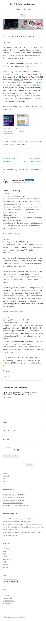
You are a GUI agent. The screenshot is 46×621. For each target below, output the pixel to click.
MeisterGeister (18, 180)
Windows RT (18, 80)
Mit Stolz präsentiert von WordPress (14, 617)
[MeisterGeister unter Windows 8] (22, 121)
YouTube (6, 481)
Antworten (6, 376)
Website (6, 440)
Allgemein (12, 144)
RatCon (5, 562)
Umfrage (5, 565)
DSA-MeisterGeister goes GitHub (13, 500)
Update (5, 567)
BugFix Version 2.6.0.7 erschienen (14, 495)
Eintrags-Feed (7, 598)
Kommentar (8, 397)
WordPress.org (8, 603)
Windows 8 (14, 47)
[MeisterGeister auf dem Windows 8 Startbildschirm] (9, 121)
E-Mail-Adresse (9, 431)
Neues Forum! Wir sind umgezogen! (19, 522)
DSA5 (4, 554)
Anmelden (6, 595)
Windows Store (36, 82)
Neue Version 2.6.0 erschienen (13, 503)
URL (4, 522)
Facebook (6, 476)
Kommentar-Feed (8, 601)
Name (5, 422)
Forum (5, 473)
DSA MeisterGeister (23, 4)
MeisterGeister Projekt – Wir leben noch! (16, 505)
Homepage (6, 559)
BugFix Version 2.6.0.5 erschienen (14, 497)
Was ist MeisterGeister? (34, 524)
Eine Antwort (7, 42)
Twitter (5, 479)
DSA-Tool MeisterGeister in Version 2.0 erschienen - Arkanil (22, 527)
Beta (4, 551)
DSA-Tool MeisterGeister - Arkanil (13, 524)
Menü (23, 15)
